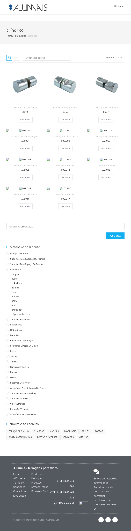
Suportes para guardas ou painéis (27, 258)
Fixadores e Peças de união (24, 345)
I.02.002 (65, 140)
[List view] (17, 58)
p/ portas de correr (21, 314)
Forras (13, 372)
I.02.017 (65, 198)
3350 (65, 111)
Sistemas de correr (20, 382)
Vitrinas (83, 437)
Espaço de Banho (19, 253)
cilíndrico (17, 107)
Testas (13, 356)
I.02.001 (25, 140)
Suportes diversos (19, 398)
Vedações (68, 437)
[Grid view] (9, 58)
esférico (15, 287)
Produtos (36, 474)
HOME (9, 35)
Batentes (14, 335)
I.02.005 (25, 169)
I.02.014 (65, 169)
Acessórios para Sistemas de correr (28, 388)
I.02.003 (105, 140)
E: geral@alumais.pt (63, 503)
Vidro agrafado (17, 403)
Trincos (14, 361)
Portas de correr (47, 437)
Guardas (39, 431)
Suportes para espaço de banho (26, 264)
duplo (24, 107)
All (123, 57)
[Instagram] (108, 519)
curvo (14, 292)
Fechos (13, 351)
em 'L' (14, 300)
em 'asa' (16, 296)
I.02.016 (25, 198)
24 (118, 57)
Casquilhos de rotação (21, 340)
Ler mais (25, 119)
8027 (106, 111)
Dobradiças (16, 329)
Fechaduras (16, 324)
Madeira (54, 431)
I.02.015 (105, 169)
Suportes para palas (20, 319)
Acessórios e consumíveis (23, 414)
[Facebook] (101, 519)
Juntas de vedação (19, 409)
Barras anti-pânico (19, 366)
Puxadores (20, 35)
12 (114, 57)
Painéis (86, 431)
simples (34, 136)
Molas (13, 377)
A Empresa (19, 478)
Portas (99, 431)
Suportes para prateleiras (23, 393)
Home (16, 474)
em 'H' (15, 305)
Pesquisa (115, 235)
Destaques (37, 478)
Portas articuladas (20, 437)
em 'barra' (17, 309)
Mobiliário (70, 431)
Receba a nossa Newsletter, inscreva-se (105, 504)
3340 (25, 111)
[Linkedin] (115, 519)
